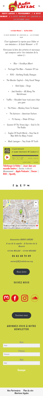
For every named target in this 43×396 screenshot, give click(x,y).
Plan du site (28, 390)
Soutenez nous (21, 315)
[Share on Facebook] (13, 185)
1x (18, 158)
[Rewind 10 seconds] (13, 158)
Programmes (24, 13)
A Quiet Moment (16, 31)
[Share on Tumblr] (21, 185)
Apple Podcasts (22, 171)
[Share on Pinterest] (24, 185)
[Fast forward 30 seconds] (22, 158)
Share (36, 162)
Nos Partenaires (13, 390)
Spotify (12, 174)
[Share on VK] (28, 185)
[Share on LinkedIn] (17, 185)
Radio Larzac (8, 13)
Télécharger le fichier (12, 165)
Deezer (34, 171)
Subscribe (27, 162)
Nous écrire (21, 271)
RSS (5, 174)
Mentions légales (22, 393)
